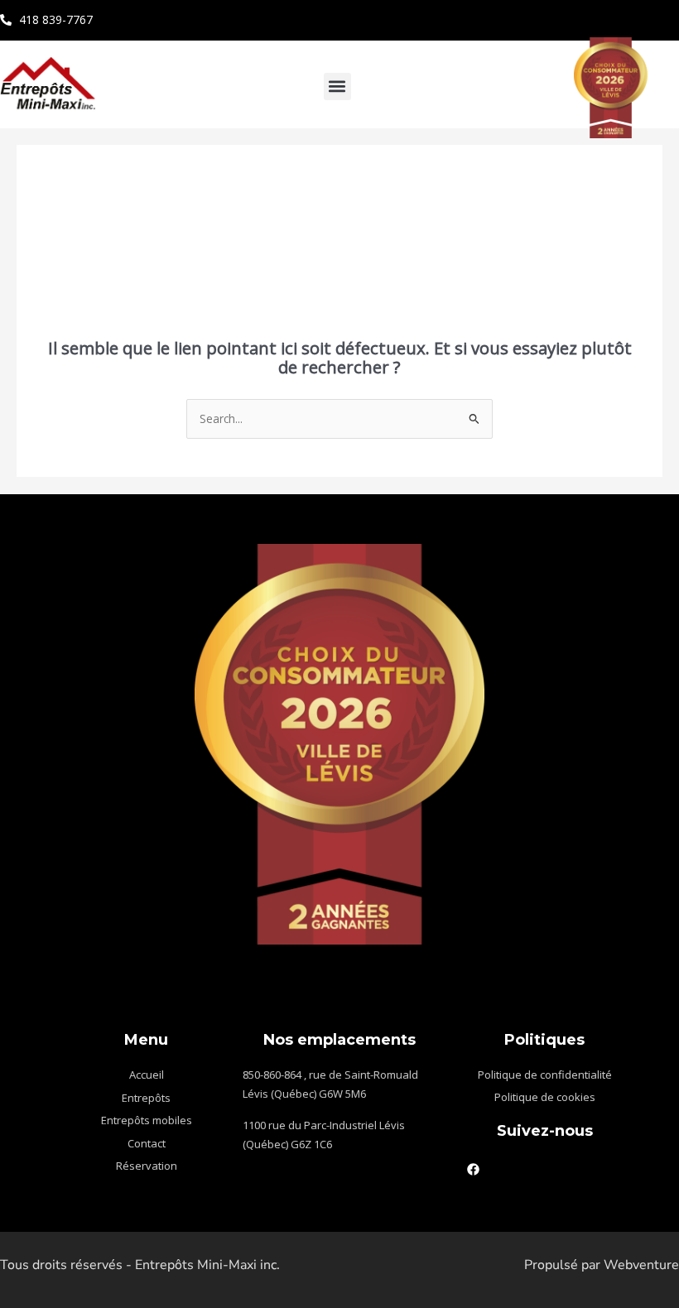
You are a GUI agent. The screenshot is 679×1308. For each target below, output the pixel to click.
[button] (337, 86)
